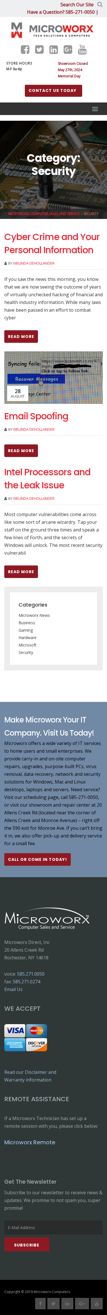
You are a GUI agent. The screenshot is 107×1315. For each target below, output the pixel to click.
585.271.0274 (26, 981)
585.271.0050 (31, 974)
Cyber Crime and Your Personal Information (52, 243)
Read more (21, 336)
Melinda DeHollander (33, 263)
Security (26, 652)
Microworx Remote (29, 1142)
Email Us (13, 989)
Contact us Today (52, 90)
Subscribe (26, 1245)
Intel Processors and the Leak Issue (47, 479)
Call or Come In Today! (37, 859)
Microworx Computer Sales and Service (44, 213)
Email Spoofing (36, 416)
